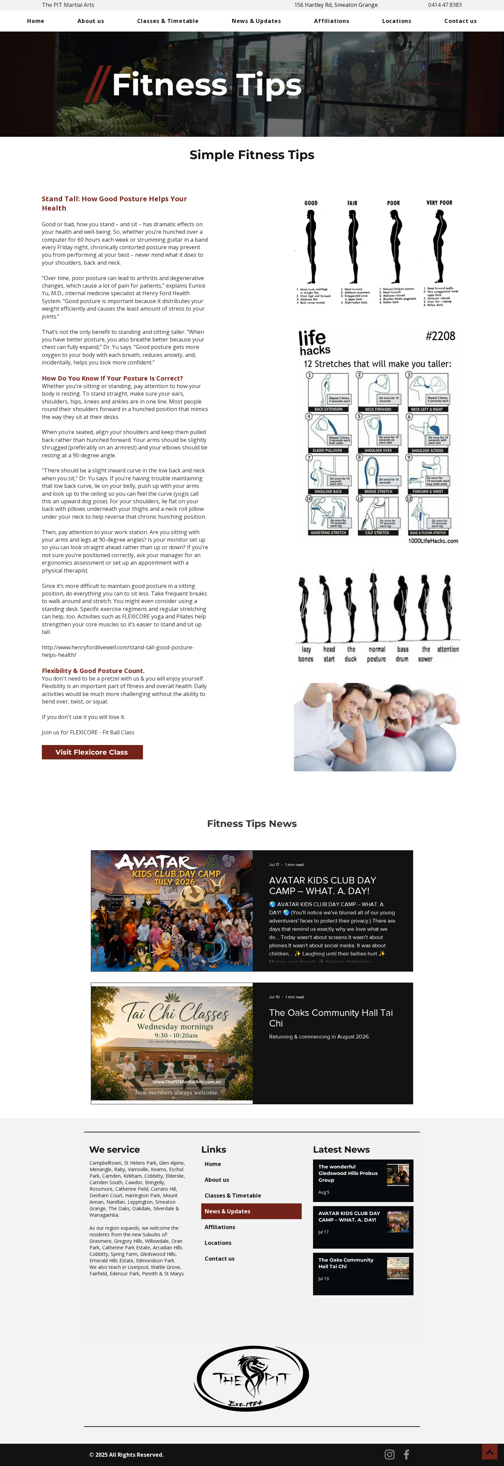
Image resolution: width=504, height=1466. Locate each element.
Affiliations (220, 1227)
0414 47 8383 (445, 5)
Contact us (220, 1258)
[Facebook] (406, 1454)
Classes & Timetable (233, 1195)
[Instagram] (389, 1454)
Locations (218, 1243)
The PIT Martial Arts (68, 5)
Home (213, 1164)
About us (217, 1179)
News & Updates (227, 1211)
